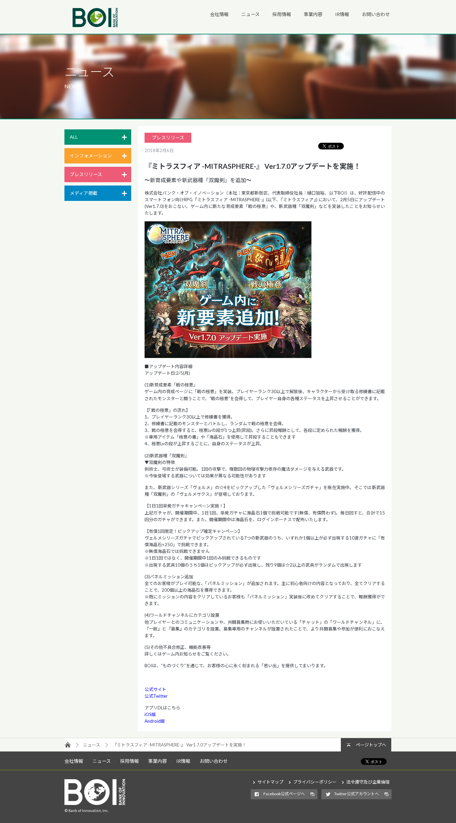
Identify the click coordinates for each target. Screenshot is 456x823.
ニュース (250, 14)
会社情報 (219, 14)
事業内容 (313, 14)
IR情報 (342, 14)
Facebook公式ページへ (284, 793)
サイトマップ (270, 782)
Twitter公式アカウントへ (356, 793)
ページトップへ (371, 744)
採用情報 (281, 14)
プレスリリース (86, 174)
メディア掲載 (83, 193)
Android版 (155, 721)
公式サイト (155, 689)
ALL (74, 137)
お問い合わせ (376, 14)
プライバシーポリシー (314, 782)
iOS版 (150, 714)
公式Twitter (156, 696)
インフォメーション (91, 155)
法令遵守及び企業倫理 (368, 782)
